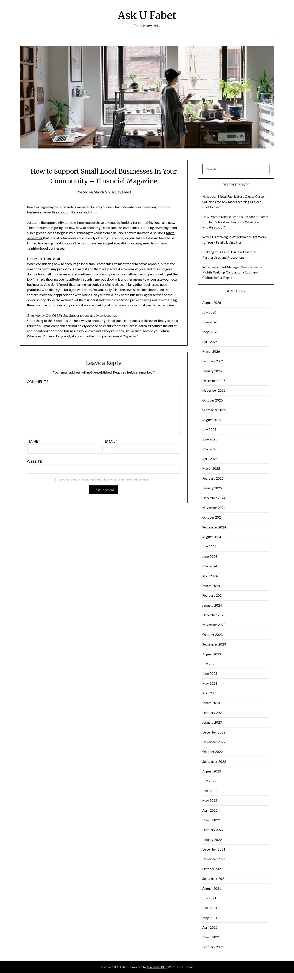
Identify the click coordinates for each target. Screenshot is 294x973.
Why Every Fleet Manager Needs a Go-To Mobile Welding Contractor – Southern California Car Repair (232, 272)
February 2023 (213, 713)
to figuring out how (61, 227)
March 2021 (211, 937)
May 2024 (209, 566)
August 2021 (211, 888)
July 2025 (209, 429)
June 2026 (209, 322)
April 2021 (210, 927)
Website (34, 461)
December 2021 (213, 849)
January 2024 (212, 605)
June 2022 (209, 791)
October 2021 (212, 869)
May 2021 (209, 918)
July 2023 (209, 664)
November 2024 (214, 508)
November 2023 (214, 625)
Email (111, 441)
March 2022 (211, 820)
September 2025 (214, 410)
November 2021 (214, 859)
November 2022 (214, 742)
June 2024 (209, 556)
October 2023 (212, 634)
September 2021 (214, 878)
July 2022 (209, 781)
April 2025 (210, 459)
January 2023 (212, 722)
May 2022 (209, 800)
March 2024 (211, 586)
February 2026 (213, 361)
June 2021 (209, 908)
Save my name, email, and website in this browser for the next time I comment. (104, 479)
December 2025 (213, 381)
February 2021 (213, 947)
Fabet (126, 192)
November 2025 (214, 390)
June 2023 (209, 673)
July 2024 (209, 546)
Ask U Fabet (147, 15)
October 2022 (212, 752)
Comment (37, 381)
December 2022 (213, 732)
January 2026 (212, 371)
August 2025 (211, 420)
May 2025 (209, 449)
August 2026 (211, 302)
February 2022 (213, 830)
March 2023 (211, 703)
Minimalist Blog (157, 967)
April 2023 (210, 693)
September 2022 (214, 761)
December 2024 (213, 498)
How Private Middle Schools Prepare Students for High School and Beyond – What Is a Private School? (235, 222)
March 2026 (211, 351)
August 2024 (211, 537)
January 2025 (212, 488)
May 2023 (209, 683)
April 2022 (210, 810)
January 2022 (212, 840)
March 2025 (211, 468)
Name (33, 441)
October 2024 (212, 517)
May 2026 (209, 332)
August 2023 (211, 654)
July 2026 (209, 312)
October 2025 (212, 400)
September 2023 (214, 644)
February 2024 (213, 595)
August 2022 (211, 771)
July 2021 (209, 898)
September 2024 (214, 527)
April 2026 (210, 342)
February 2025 (213, 478)
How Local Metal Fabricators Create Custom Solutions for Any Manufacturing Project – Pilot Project (234, 202)
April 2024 (210, 576)
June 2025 (209, 439)
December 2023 (213, 615)
